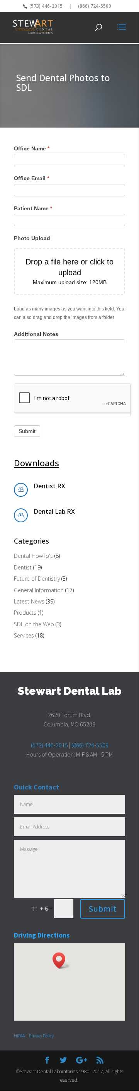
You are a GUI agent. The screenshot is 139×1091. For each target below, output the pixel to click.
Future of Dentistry (37, 578)
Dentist (23, 567)
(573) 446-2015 (45, 6)
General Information (39, 590)
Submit (27, 431)
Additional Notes (36, 334)
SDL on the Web (34, 624)
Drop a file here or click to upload (69, 267)
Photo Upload (32, 238)
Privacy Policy (41, 1035)
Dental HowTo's (33, 555)
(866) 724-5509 (94, 6)
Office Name (31, 148)
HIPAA (19, 1035)
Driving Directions (42, 935)
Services (24, 635)
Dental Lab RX (54, 511)
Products (25, 612)
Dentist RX (49, 486)
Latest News (29, 601)
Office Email (31, 178)
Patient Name (33, 208)
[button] (61, 960)
